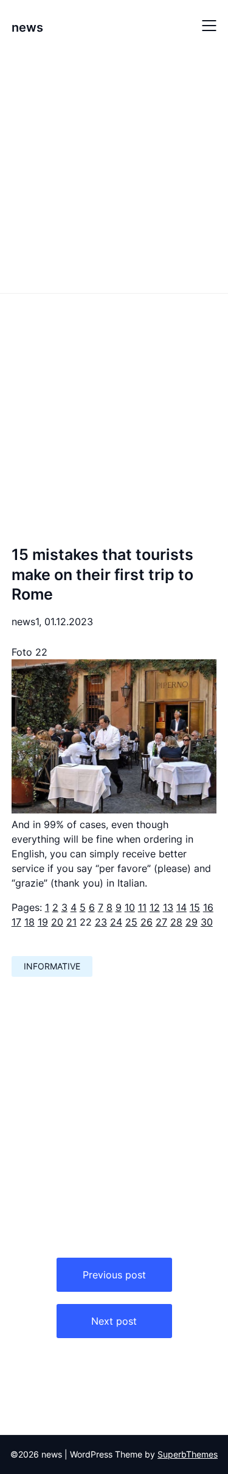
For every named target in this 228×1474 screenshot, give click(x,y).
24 (116, 922)
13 (168, 907)
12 (155, 907)
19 (43, 922)
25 (131, 922)
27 (161, 922)
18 (29, 922)
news (27, 27)
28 (176, 922)
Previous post (114, 1275)
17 (16, 922)
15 (195, 907)
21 (71, 922)
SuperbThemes (187, 1454)
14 (181, 907)
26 (146, 922)
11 (142, 907)
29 (191, 922)
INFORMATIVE (52, 966)
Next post (114, 1321)
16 (208, 907)
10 (130, 907)
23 (101, 922)
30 (207, 922)
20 (57, 922)
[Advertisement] (114, 171)
